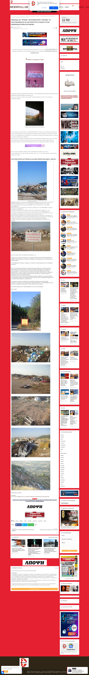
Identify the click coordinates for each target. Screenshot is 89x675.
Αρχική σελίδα (13, 16)
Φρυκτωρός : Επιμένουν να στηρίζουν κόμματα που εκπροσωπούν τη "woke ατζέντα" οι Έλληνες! (74, 383)
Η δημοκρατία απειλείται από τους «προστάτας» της (65, 338)
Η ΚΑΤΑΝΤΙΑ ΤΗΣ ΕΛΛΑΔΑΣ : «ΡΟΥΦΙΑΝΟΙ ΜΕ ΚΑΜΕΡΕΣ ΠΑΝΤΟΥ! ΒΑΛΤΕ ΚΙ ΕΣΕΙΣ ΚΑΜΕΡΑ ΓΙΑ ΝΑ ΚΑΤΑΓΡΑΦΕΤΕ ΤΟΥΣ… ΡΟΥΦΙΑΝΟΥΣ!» (65, 421)
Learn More (9, 668)
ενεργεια (62, 457)
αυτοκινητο (63, 447)
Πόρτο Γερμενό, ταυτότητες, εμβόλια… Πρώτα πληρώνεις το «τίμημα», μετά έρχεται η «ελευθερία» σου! (72, 236)
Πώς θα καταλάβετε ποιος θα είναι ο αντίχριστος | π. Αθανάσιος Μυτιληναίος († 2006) (72, 248)
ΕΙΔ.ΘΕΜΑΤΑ (81, 7)
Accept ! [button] (5, 671)
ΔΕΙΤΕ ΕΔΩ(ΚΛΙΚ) (65, 503)
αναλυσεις (62, 443)
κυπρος (62, 463)
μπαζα (25, 520)
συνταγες (62, 477)
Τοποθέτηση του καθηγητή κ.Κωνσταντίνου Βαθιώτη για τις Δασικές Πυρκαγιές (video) (72, 216)
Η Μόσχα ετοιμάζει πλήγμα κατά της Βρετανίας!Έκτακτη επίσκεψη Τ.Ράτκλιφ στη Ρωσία (74, 316)
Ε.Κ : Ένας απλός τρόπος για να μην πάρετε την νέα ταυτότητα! (64, 397)
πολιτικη (62, 471)
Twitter (25, 524)
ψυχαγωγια (63, 486)
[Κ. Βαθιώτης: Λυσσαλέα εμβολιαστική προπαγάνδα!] (63, 272)
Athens (64, 17)
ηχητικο (62, 459)
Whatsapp (31, 524)
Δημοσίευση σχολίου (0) (34, 589)
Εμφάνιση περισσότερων (53, 537)
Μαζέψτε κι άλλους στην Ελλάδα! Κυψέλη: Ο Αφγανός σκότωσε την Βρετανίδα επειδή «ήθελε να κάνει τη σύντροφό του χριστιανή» (65, 361)
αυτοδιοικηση (63, 445)
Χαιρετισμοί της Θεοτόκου (35, 671)
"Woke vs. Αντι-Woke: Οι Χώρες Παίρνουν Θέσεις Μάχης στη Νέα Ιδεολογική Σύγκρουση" (64, 383)
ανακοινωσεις (63, 441)
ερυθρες (21, 520)
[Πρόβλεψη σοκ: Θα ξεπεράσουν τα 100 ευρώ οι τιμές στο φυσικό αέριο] (63, 241)
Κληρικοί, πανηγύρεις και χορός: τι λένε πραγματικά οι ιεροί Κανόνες (72, 229)
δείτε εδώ (16, 206)
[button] (77, 5)
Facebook (19, 524)
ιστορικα (62, 461)
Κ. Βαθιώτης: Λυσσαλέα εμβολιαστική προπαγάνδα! (72, 272)
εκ (61, 451)
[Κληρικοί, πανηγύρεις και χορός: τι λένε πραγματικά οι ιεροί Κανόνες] (63, 229)
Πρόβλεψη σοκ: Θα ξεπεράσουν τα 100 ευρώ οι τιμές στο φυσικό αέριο (72, 241)
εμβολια (62, 455)
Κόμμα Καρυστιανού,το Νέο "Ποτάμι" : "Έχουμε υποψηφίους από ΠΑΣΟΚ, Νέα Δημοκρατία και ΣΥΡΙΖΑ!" (73, 420)
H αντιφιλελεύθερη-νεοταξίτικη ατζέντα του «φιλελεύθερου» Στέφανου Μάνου (74, 339)
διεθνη (62, 449)
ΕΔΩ (20, 492)
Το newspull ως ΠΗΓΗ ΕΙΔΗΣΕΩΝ (47, 671)
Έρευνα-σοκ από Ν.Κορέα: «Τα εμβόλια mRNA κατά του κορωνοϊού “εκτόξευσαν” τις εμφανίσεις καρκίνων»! (69, 97)
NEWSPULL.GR (19, 7)
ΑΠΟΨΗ (28, 671)
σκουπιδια (40, 520)
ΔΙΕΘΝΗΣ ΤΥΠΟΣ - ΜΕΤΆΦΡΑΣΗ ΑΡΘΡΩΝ (35, 672)
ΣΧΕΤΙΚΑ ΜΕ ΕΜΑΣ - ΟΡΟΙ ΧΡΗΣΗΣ (51, 672)
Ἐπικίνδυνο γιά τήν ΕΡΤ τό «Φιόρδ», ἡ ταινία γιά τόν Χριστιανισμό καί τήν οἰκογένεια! (72, 261)
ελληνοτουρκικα (63, 453)
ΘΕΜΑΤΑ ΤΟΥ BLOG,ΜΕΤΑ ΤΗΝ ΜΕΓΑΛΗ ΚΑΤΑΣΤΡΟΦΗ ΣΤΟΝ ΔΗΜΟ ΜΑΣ (33, 496)
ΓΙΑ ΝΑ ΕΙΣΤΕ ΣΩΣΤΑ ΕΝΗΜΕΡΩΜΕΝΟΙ (35, 501)
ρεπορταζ (35, 520)
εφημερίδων (72, 578)
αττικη (17, 520)
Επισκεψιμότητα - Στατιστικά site (61, 671)
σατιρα (62, 475)
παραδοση (62, 469)
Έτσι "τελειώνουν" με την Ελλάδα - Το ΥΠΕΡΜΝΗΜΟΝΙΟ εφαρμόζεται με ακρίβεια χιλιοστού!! (74, 398)
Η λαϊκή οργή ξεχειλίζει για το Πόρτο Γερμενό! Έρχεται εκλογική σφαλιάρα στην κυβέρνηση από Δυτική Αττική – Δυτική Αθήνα (50, 550)
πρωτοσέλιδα (67, 578)
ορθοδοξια (62, 467)
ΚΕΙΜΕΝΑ (67, 7)
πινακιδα (29, 520)
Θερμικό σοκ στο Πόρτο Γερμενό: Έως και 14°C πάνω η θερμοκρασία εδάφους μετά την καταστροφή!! (18, 550)
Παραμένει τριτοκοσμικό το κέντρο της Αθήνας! (74, 358)
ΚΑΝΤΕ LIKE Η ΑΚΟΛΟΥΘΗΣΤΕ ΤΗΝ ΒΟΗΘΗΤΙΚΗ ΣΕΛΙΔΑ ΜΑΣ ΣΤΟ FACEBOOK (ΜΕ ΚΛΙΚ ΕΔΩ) (35, 500)
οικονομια (62, 465)
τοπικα (18, 16)
